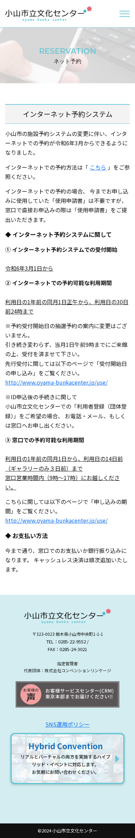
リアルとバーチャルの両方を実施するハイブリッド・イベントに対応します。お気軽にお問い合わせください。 (65, 758)
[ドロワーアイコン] (124, 14)
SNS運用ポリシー (67, 724)
